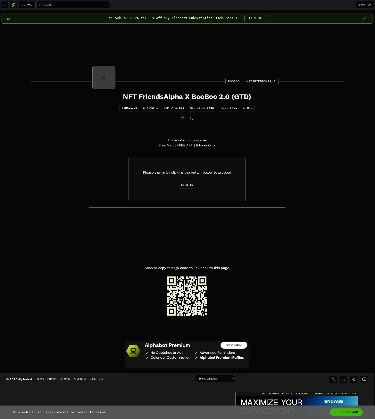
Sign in (365, 4)
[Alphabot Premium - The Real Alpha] (187, 350)
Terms (40, 379)
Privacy (52, 379)
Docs (93, 379)
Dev (101, 379)
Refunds (65, 379)
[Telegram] (353, 379)
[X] (191, 118)
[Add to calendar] (182, 118)
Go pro (27, 4)
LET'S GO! (255, 18)
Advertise (80, 379)
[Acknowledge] (364, 18)
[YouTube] (364, 379)
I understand (346, 412)
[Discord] (343, 379)
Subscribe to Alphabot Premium (316, 393)
